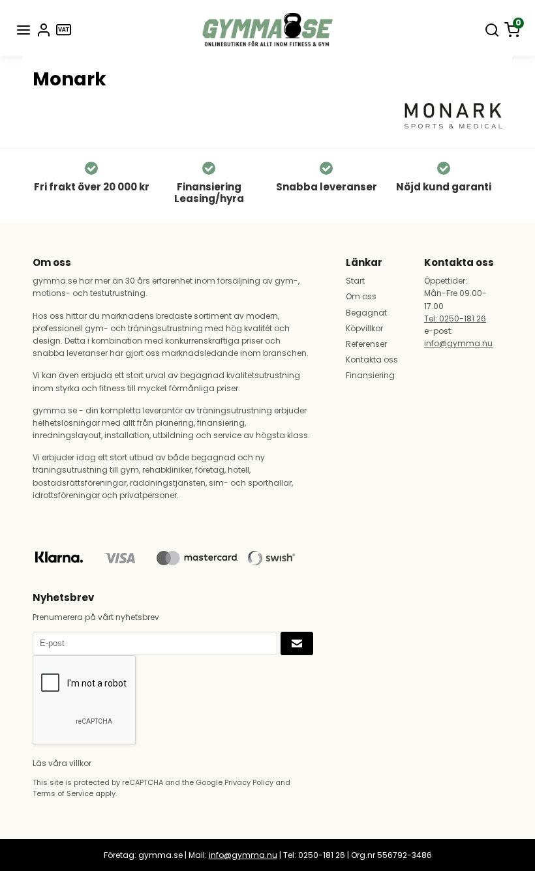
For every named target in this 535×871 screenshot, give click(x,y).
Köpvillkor (364, 328)
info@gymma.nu (458, 343)
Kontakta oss (372, 359)
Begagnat (366, 312)
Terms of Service (63, 793)
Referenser (366, 343)
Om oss (361, 296)
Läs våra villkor (62, 763)
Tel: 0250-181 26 (455, 318)
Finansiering (370, 375)
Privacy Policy (248, 782)
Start (355, 280)
